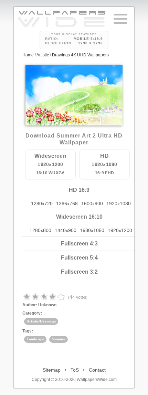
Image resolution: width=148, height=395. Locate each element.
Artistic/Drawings (41, 321)
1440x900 (65, 230)
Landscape (35, 339)
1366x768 (67, 203)
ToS (75, 370)
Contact (97, 370)
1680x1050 (92, 230)
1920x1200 (120, 230)
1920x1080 (118, 203)
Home (28, 55)
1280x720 (42, 203)
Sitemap (52, 370)
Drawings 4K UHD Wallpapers (80, 55)
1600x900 (92, 203)
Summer (58, 339)
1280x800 (40, 230)
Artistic (42, 55)
